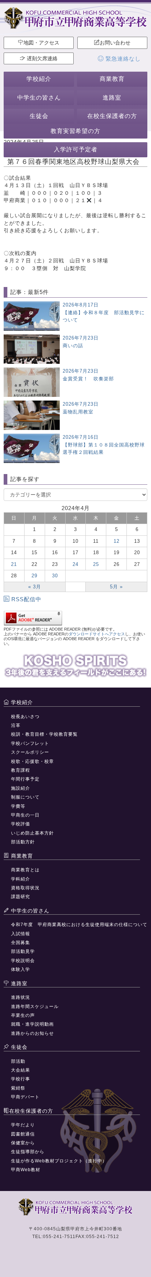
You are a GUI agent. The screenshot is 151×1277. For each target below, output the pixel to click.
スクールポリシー (30, 752)
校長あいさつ (25, 716)
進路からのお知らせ (32, 1033)
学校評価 (20, 823)
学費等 (18, 806)
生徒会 (39, 116)
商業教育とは (25, 869)
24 (75, 564)
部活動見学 (23, 951)
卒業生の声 (23, 1015)
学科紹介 (20, 879)
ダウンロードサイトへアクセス (97, 634)
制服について (25, 797)
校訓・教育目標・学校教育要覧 (44, 734)
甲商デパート (25, 1097)
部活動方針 (23, 841)
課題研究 (20, 896)
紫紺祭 (18, 1088)
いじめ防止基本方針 (32, 833)
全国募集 (20, 942)
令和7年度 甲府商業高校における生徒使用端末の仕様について (79, 924)
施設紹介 (20, 788)
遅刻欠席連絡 (41, 58)
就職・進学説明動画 (32, 1024)
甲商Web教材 (25, 1169)
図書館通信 (23, 1134)
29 (34, 575)
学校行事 (20, 1078)
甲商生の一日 (25, 815)
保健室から (23, 1142)
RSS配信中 (26, 599)
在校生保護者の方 (112, 116)
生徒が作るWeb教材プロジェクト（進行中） (59, 1160)
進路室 (112, 97)
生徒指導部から (27, 1151)
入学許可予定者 (75, 149)
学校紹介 (38, 79)
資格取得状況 (25, 887)
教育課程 (20, 770)
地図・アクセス (41, 43)
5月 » (116, 586)
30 (55, 575)
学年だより (23, 1124)
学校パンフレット (30, 743)
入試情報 (20, 933)
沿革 (16, 725)
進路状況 (20, 997)
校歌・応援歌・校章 (32, 761)
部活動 (18, 1061)
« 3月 (34, 586)
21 (14, 564)
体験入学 (20, 969)
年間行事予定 (25, 779)
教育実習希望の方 (75, 131)
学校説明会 (23, 960)
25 (96, 564)
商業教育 (112, 79)
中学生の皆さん (39, 97)
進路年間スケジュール (35, 1006)
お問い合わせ (115, 43)
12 (116, 541)
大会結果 (20, 1070)
